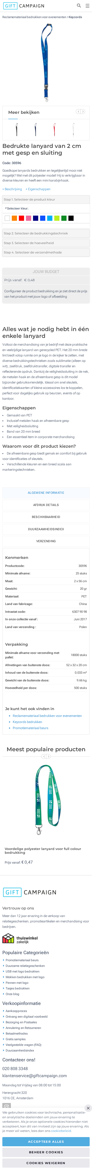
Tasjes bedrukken (17, 988)
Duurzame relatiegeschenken (25, 966)
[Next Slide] (82, 111)
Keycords (75, 17)
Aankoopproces (16, 1011)
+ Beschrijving (12, 189)
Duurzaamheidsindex (46, 529)
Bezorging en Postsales (21, 1022)
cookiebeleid (61, 1131)
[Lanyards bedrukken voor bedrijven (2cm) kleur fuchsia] (46, 62)
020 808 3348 (15, 1068)
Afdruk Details (46, 505)
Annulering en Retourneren (23, 1028)
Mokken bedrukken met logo (25, 977)
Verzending (46, 541)
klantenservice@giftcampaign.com (34, 1075)
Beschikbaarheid (46, 517)
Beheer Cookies (46, 1152)
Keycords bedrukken (27, 722)
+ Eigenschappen (38, 189)
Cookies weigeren (46, 1163)
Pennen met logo (17, 982)
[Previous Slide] (78, 111)
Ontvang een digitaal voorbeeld (27, 1016)
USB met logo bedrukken (22, 971)
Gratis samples (15, 1039)
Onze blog (12, 994)
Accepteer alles (46, 1141)
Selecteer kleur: (17, 208)
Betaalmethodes (17, 1033)
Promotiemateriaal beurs (30, 728)
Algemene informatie (46, 492)
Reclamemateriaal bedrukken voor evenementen (34, 17)
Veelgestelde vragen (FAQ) (23, 1045)
